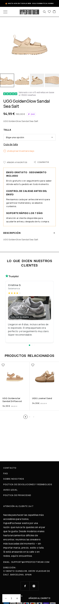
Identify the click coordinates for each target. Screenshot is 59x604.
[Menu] (5, 12)
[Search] (44, 11)
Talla (7, 129)
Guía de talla (10, 144)
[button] (27, 345)
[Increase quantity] (18, 598)
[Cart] (54, 11)
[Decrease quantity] (4, 598)
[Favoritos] (49, 11)
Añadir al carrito (39, 598)
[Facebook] (25, 586)
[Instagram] (34, 586)
